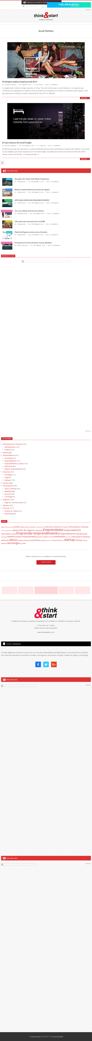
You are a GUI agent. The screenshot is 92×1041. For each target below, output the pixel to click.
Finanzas (7, 450)
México (14, 540)
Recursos (9, 222)
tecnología (13, 543)
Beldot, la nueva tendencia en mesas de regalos (32, 190)
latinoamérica (77, 537)
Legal (6, 477)
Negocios (6, 500)
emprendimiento (46, 533)
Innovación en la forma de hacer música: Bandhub (33, 243)
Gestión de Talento (11, 511)
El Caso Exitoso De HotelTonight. (17, 143)
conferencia (57, 527)
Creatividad (8, 458)
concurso (48, 526)
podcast (43, 540)
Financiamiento (29, 536)
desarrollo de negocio (23, 530)
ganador (40, 537)
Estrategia (8, 475)
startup (69, 539)
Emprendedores (8, 455)
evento (11, 536)
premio (48, 540)
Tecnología (8, 200)
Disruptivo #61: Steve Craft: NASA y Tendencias (32, 179)
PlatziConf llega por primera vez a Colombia (31, 232)
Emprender (24, 533)
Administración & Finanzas (12, 444)
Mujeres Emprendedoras (13, 469)
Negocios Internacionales (13, 502)
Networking (8, 514)
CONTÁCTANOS (46, 562)
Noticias (9, 179)
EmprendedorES (6, 211)
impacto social (48, 537)
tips (21, 543)
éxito (24, 543)
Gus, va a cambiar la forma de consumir (29, 211)
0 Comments (54, 84)
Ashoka (17, 527)
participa (36, 540)
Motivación (8, 466)
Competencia (40, 527)
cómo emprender (6, 530)
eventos (18, 536)
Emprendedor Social (8, 534)
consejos (65, 527)
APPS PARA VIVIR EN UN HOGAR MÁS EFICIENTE (32, 200)
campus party (24, 527)
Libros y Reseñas (10, 489)
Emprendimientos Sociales (14, 463)
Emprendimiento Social (71, 533)
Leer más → (85, 98)
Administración (9, 447)
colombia (32, 527)
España (84, 534)
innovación (59, 536)
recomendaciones (57, 540)
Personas (6, 508)
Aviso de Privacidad (57, 1036)
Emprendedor (53, 530)
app (12, 527)
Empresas (6, 472)
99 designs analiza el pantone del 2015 (19, 82)
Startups (42, 145)
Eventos (6, 483)
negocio (21, 540)
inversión (69, 537)
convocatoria (74, 526)
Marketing (8, 491)
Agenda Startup (5, 527)
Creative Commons (36, 1036)
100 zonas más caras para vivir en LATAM (30, 221)
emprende (39, 530)
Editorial (39, 84)
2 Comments (55, 192)
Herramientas (8, 486)
